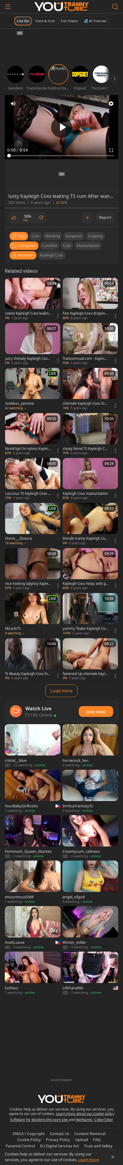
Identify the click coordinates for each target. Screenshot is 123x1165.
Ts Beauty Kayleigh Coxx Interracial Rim (28, 674)
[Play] (61, 127)
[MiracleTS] (32, 614)
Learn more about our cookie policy (85, 1113)
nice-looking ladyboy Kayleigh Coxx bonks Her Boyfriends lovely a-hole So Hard (28, 584)
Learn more (88, 1159)
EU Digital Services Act (59, 1146)
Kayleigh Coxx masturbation (85, 494)
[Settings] (111, 103)
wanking (52, 236)
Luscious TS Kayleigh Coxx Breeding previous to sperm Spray (27, 494)
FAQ (97, 1139)
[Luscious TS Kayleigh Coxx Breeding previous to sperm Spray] (32, 479)
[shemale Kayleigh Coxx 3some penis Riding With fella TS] (90, 389)
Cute (67, 245)
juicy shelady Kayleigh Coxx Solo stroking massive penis (27, 359)
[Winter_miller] (90, 928)
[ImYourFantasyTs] (90, 791)
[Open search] (115, 6)
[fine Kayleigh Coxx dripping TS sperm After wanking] (90, 299)
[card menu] (57, 315)
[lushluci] (33, 973)
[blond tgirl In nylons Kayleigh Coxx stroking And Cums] (32, 434)
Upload (81, 1139)
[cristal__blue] (33, 746)
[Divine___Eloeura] (32, 524)
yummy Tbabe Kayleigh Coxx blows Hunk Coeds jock (86, 629)
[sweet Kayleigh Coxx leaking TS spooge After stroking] (32, 299)
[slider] (61, 155)
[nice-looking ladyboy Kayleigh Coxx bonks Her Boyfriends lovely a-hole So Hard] (32, 569)
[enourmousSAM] (33, 882)
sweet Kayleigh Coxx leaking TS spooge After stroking (28, 313)
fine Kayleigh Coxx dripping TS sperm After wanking (85, 313)
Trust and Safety (98, 1146)
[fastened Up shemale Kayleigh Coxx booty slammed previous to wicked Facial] (90, 659)
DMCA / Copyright (29, 1133)
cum (35, 236)
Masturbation (88, 245)
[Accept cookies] (112, 1157)
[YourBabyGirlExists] (33, 791)
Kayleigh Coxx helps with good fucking (85, 584)
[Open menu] (7, 6)
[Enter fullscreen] (111, 150)
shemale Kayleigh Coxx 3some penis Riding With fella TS (85, 403)
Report (105, 217)
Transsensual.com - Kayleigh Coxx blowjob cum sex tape (86, 359)
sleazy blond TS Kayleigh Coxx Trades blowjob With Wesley (86, 449)
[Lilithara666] (90, 973)
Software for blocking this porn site (39, 1119)
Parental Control (20, 1146)
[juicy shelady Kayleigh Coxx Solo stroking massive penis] (32, 344)
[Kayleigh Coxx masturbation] (90, 479)
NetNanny (84, 1119)
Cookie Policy (29, 1139)
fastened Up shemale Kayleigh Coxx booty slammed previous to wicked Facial (85, 674)
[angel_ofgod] (90, 882)
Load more (61, 691)
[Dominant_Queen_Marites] (33, 837)
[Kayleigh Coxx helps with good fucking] (90, 569)
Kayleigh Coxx (51, 255)
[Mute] (13, 104)
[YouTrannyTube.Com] (61, 6)
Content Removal (89, 1133)
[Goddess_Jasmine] (32, 389)
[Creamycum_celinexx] (90, 837)
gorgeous (74, 236)
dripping (95, 236)
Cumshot (49, 245)
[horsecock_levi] (90, 746)
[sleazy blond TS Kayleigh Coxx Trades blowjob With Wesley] (90, 434)
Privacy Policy (58, 1139)
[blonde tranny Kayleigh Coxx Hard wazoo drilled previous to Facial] (90, 524)
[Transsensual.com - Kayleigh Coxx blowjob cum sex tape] (90, 344)
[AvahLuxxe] (33, 928)
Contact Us (59, 1133)
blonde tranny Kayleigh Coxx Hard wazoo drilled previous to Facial (86, 538)
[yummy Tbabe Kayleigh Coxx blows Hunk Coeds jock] (90, 614)
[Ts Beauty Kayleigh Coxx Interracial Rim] (32, 659)
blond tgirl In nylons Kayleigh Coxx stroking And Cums (27, 449)
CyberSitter (103, 1119)
